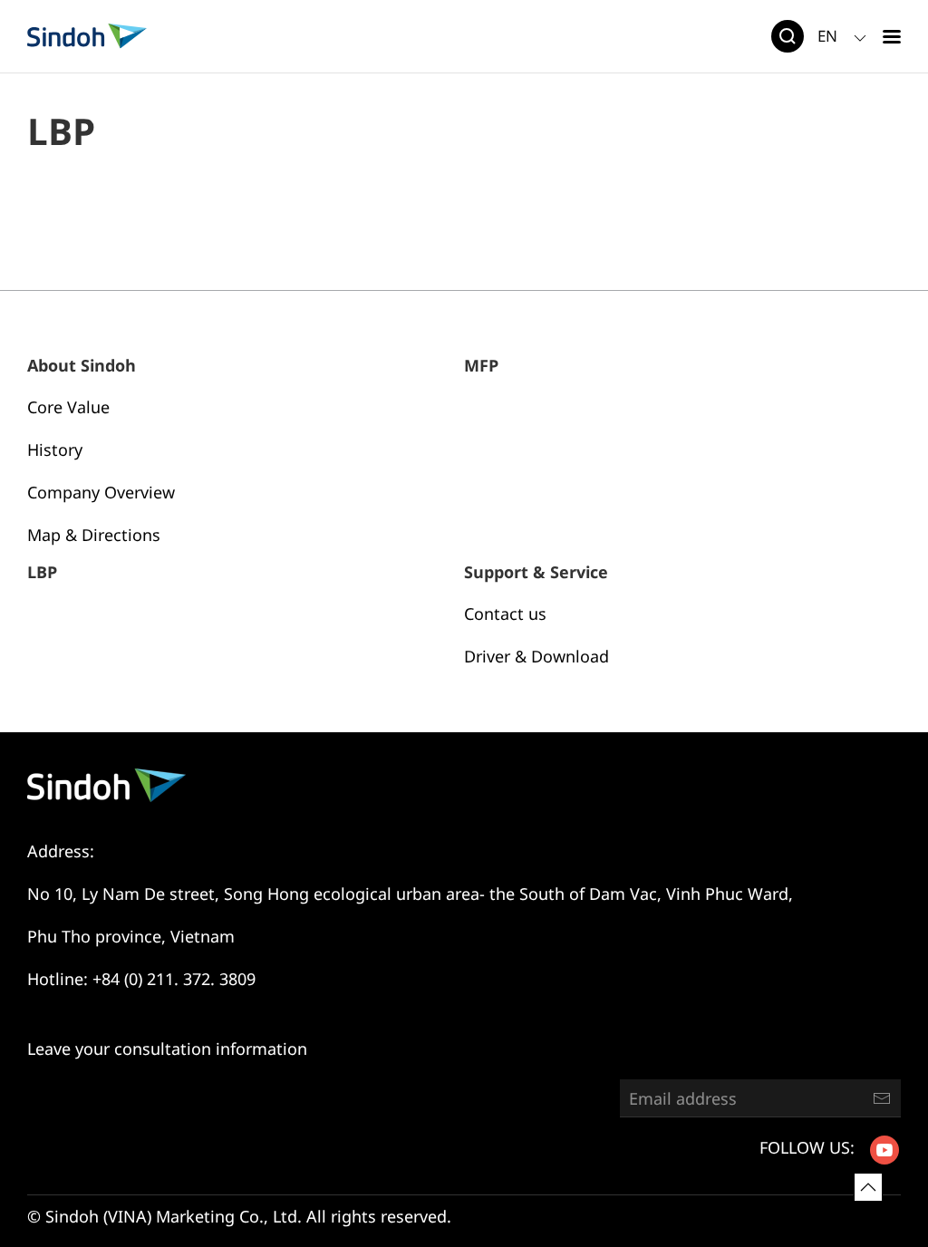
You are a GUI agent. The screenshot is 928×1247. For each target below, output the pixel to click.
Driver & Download (536, 656)
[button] (892, 36)
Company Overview (101, 492)
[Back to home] (87, 36)
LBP (42, 572)
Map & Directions (93, 535)
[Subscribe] (882, 1098)
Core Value (68, 407)
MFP (481, 365)
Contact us (505, 613)
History (54, 449)
